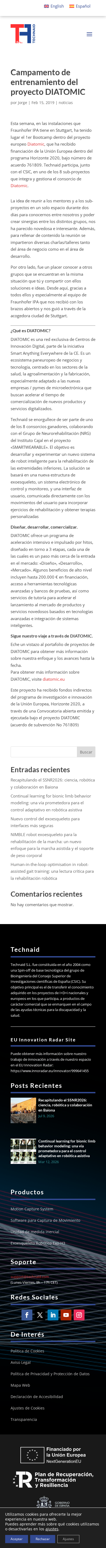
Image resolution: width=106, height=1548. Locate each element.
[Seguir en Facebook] (26, 1315)
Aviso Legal (21, 1363)
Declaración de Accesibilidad (37, 1397)
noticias (66, 102)
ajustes (51, 1529)
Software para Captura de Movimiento (45, 1221)
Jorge (22, 102)
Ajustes (68, 1539)
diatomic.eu (54, 679)
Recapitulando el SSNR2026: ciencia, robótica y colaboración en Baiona (65, 1105)
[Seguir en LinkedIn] (53, 1315)
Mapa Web (20, 1385)
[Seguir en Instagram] (79, 1315)
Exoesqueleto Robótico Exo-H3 (38, 1243)
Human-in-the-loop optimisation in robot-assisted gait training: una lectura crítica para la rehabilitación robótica (52, 871)
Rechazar (43, 1539)
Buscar (86, 752)
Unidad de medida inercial (35, 1232)
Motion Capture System (32, 1209)
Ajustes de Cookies (28, 1408)
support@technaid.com (30, 1276)
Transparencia (24, 1420)
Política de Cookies (27, 1351)
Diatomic (35, 144)
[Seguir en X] (40, 1315)
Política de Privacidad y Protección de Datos (50, 1374)
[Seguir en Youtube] (66, 1315)
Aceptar (17, 1539)
